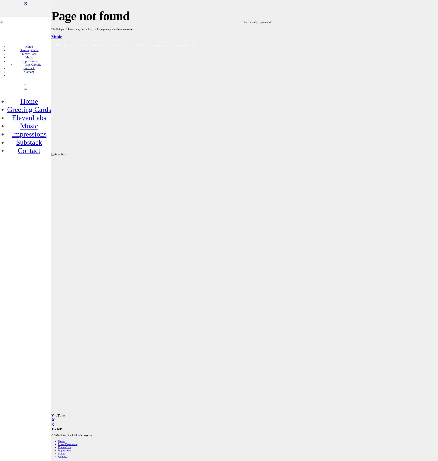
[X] (25, 3)
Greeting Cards (29, 109)
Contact (29, 151)
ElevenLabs (29, 118)
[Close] (25, 89)
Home (29, 101)
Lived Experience (67, 444)
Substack (29, 142)
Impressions (29, 134)
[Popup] (25, 84)
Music (29, 126)
